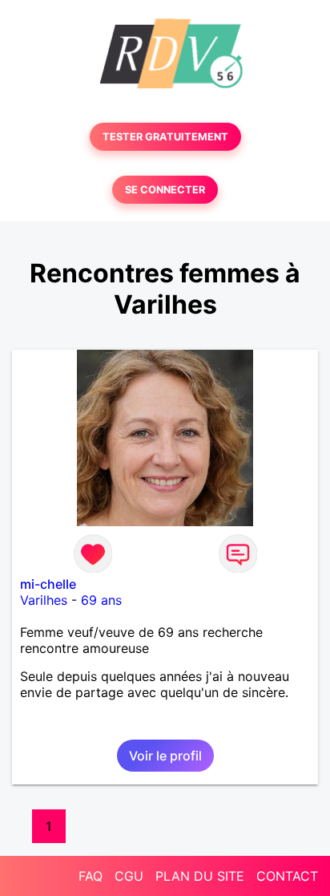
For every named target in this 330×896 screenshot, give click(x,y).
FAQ (90, 876)
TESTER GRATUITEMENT (165, 137)
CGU (129, 876)
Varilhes (43, 600)
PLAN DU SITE (199, 876)
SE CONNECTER (165, 190)
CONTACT (287, 876)
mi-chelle (48, 584)
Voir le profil (165, 756)
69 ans (101, 600)
